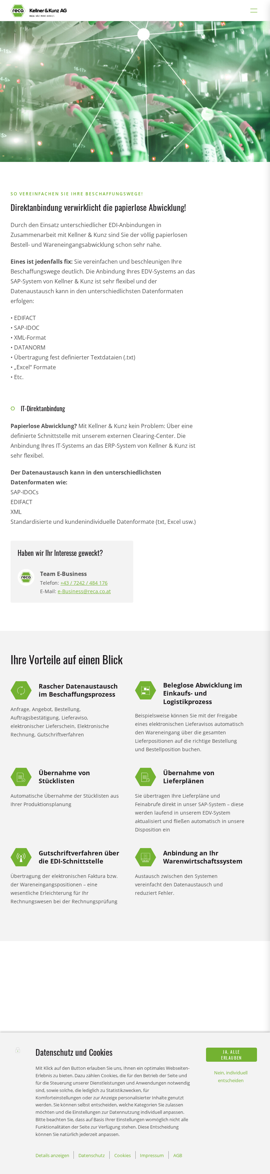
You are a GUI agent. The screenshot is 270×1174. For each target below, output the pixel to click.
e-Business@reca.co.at (84, 591)
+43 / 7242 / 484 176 (84, 582)
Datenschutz (91, 1155)
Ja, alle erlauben (231, 1055)
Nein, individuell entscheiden (231, 1076)
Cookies (122, 1155)
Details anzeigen (52, 1155)
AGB (177, 1155)
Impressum (152, 1155)
